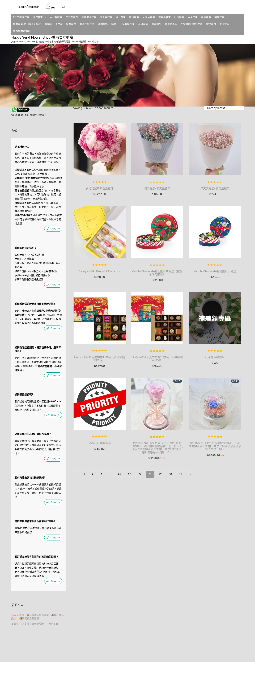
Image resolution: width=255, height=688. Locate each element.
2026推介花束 (21, 17)
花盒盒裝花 (72, 17)
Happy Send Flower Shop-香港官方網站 (42, 37)
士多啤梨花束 (127, 24)
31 (180, 474)
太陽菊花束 (149, 17)
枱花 (113, 24)
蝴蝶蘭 (48, 24)
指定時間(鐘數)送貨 (191, 24)
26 (129, 474)
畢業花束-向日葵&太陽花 (27, 24)
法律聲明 (224, 24)
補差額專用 (171, 24)
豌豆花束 (121, 17)
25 (119, 474)
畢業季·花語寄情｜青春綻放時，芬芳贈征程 (34, 623)
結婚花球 (71, 24)
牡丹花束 (179, 17)
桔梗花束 (219, 17)
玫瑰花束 (38, 17)
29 (160, 474)
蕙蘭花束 (206, 17)
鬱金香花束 (164, 17)
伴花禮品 (156, 24)
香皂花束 (143, 24)
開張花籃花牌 (87, 24)
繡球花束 (134, 17)
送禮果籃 (103, 24)
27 (139, 474)
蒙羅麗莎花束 (89, 17)
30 (170, 474)
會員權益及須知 (21, 31)
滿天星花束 (106, 17)
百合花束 (193, 17)
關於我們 (211, 24)
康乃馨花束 (56, 17)
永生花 (59, 24)
